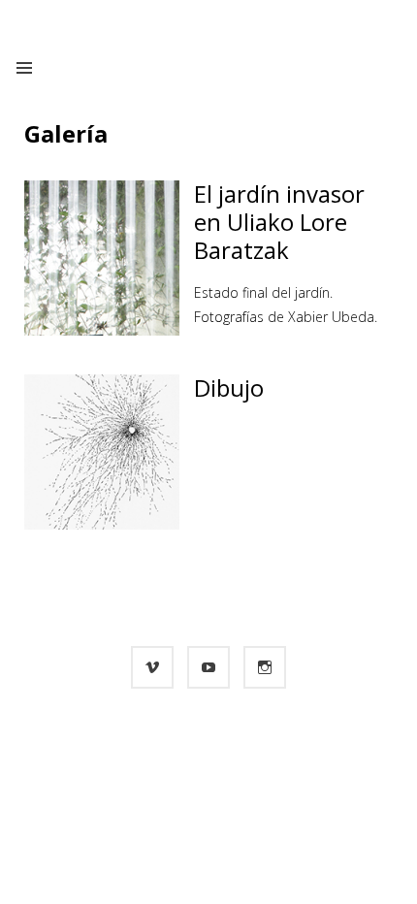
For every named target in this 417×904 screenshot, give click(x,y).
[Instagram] (264, 667)
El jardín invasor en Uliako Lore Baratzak (279, 222)
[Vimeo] (152, 667)
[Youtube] (208, 667)
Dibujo (229, 387)
